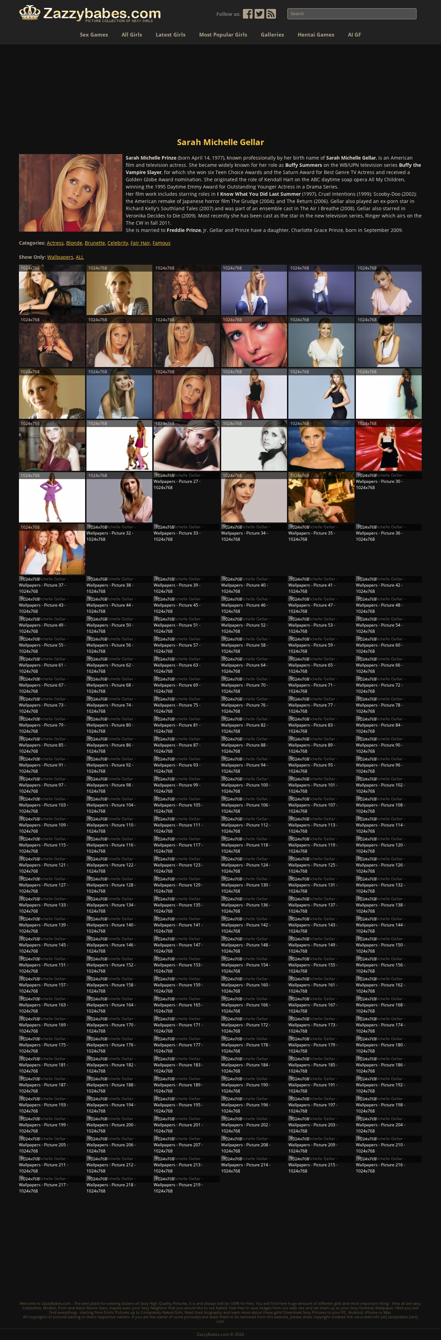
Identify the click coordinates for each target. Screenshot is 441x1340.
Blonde (74, 243)
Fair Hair (140, 243)
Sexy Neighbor (154, 1307)
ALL (80, 257)
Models (49, 1307)
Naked (221, 1307)
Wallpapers (60, 257)
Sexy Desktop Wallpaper (371, 1307)
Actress (55, 243)
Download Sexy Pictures (304, 1312)
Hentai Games (316, 34)
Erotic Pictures (116, 1312)
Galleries (272, 34)
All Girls (132, 34)
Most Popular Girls (223, 34)
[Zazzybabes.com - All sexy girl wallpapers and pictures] (90, 13)
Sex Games (94, 34)
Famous (162, 243)
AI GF (354, 34)
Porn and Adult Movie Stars (82, 1307)
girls (337, 1303)
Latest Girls (170, 34)
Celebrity (117, 243)
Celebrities (31, 1307)
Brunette (95, 243)
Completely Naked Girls (162, 1312)
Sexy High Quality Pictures (163, 1303)
